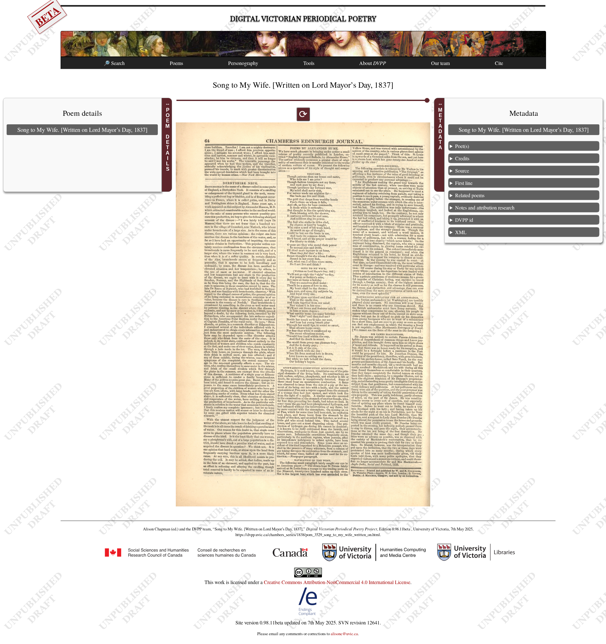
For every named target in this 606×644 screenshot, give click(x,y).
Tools (308, 63)
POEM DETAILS (167, 139)
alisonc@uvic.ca (344, 633)
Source (462, 170)
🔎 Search (114, 63)
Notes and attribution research (484, 207)
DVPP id (464, 219)
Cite (499, 63)
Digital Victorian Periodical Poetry (303, 19)
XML (460, 232)
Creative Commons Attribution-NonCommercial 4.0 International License (337, 582)
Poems (176, 63)
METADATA (440, 128)
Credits (462, 158)
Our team (440, 63)
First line (463, 183)
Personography (243, 63)
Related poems (469, 195)
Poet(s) (462, 146)
